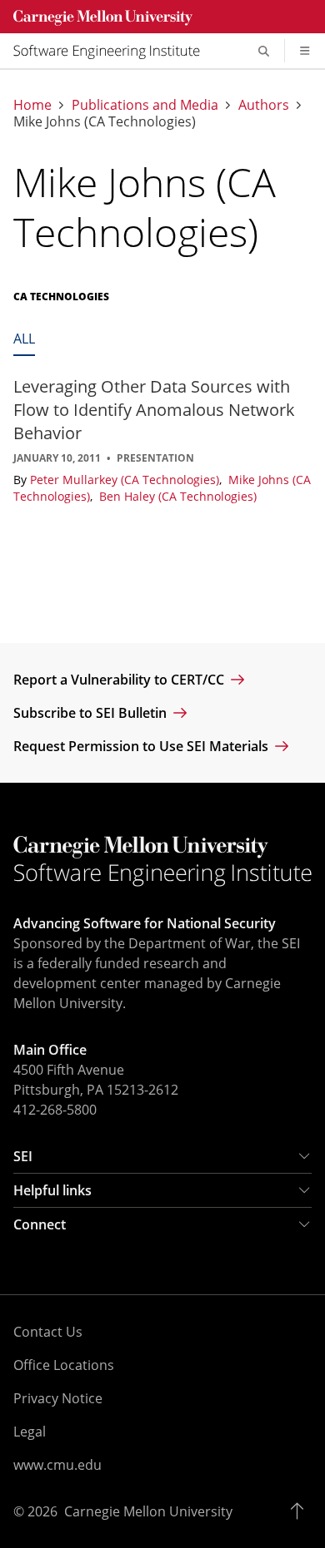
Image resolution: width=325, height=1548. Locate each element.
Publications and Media (145, 104)
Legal (29, 1431)
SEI (22, 1156)
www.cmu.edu (57, 1465)
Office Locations (63, 1365)
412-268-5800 (55, 1109)
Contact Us (47, 1332)
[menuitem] (113, 51)
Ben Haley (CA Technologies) (178, 496)
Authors (263, 104)
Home (32, 104)
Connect (39, 1224)
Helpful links (52, 1190)
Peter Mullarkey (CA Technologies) (126, 479)
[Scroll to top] (301, 1511)
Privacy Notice (57, 1398)
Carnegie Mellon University (148, 1511)
